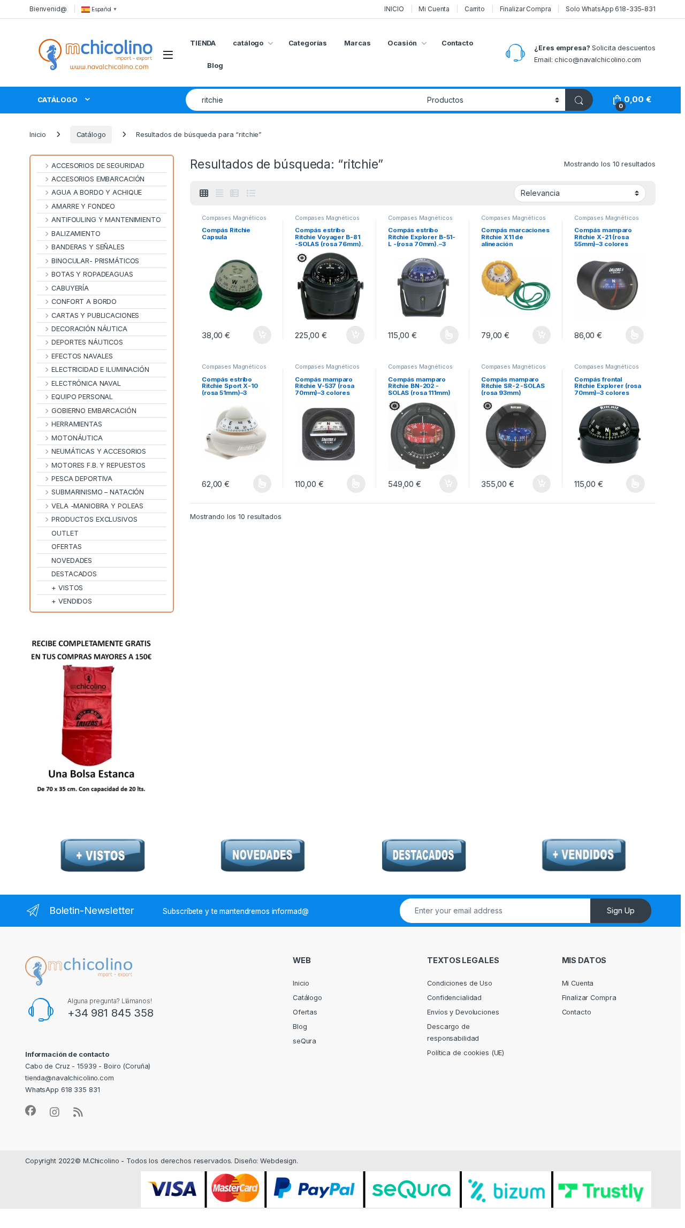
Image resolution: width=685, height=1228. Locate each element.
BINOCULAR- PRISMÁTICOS (95, 261)
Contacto (457, 43)
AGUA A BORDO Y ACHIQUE (96, 192)
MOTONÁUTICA (77, 438)
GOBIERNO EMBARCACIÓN (93, 411)
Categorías (308, 43)
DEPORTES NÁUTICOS (87, 342)
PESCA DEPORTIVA (81, 479)
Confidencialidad (454, 998)
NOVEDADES (71, 560)
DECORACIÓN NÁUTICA (89, 329)
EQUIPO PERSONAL (82, 397)
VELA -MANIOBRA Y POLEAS (97, 506)
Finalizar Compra (525, 9)
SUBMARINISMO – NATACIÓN (97, 492)
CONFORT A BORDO (84, 302)
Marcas (357, 43)
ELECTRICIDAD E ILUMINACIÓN (100, 369)
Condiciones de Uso (459, 983)
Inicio (37, 135)
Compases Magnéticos (234, 218)
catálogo (248, 43)
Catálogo (91, 135)
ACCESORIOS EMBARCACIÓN (97, 179)
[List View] (250, 193)
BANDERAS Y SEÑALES (88, 247)
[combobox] (303, 100)
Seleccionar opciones (438, 335)
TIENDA (203, 43)
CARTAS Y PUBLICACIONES (95, 315)
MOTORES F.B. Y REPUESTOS (98, 465)
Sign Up (621, 910)
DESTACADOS (74, 574)
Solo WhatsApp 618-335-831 (611, 9)
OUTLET (64, 533)
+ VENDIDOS (71, 601)
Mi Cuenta (434, 9)
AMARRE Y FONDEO (83, 206)
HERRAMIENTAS (76, 424)
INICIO (394, 9)
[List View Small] (234, 193)
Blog (215, 66)
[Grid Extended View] (219, 193)
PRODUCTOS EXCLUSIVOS (94, 519)
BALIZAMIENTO (75, 234)
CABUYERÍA (70, 288)
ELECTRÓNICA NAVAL (86, 383)
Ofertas (305, 1012)
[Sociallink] (30, 1110)
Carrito (475, 9)
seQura (304, 1041)
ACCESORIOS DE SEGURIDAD (97, 166)
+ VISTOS (67, 588)
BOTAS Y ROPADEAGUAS (92, 274)
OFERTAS (66, 547)
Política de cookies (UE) (465, 1053)
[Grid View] (204, 193)
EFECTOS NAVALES (82, 356)
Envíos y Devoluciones (463, 1012)
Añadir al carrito (260, 335)
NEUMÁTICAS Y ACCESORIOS (98, 451)
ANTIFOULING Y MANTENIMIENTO (106, 220)
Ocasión (401, 43)
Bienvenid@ (48, 9)
